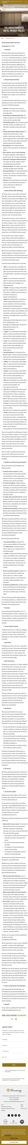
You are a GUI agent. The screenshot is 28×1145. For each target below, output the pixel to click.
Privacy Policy (8, 1071)
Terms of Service (13, 1079)
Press (2, 1104)
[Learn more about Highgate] (6, 1121)
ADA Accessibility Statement (8, 1108)
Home (2, 38)
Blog (22, 1104)
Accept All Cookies (14, 1142)
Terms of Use (13, 1070)
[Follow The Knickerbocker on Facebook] (12, 1019)
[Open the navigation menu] (24, 7)
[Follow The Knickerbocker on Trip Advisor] (16, 1115)
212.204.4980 (15, 1099)
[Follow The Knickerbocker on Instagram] (16, 1019)
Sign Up (14, 1065)
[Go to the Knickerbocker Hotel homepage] (8, 7)
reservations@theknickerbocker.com (15, 1101)
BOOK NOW (4, 2)
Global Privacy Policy (6, 1106)
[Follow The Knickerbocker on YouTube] (19, 1115)
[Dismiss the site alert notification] (26, 2)
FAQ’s (22, 1106)
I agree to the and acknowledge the (15, 1071)
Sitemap (3, 1110)
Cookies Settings (14, 1138)
